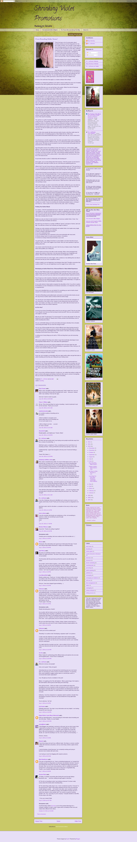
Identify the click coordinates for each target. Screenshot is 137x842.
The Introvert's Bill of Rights (50, 30)
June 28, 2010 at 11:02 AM (45, 427)
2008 (89, 497)
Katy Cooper (42, 388)
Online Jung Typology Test (92, 204)
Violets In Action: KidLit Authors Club (93, 468)
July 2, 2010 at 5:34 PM (45, 603)
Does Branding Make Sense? (93, 463)
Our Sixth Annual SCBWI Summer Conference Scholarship (93, 117)
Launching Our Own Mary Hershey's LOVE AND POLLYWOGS (93, 478)
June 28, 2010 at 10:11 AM (45, 408)
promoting (88, 567)
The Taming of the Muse (94, 114)
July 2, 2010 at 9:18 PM (45, 625)
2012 (89, 442)
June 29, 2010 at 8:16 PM (45, 531)
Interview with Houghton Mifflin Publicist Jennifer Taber (93, 222)
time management (90, 583)
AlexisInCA (42, 431)
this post (37, 168)
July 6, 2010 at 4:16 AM (45, 737)
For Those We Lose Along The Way (70, 30)
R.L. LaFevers (44, 379)
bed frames (42, 706)
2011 (89, 444)
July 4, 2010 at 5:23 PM (45, 703)
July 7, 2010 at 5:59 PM (45, 771)
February (91, 490)
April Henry (42, 550)
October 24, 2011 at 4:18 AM (46, 811)
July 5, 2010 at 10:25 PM (45, 721)
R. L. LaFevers (92, 132)
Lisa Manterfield (43, 575)
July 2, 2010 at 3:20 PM (45, 572)
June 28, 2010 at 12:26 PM (45, 456)
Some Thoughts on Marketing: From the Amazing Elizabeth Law (93, 215)
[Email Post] (57, 379)
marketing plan (90, 565)
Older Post (78, 821)
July (90, 459)
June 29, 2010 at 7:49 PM (45, 523)
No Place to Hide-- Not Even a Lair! (93, 473)
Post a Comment (41, 814)
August (91, 456)
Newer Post (38, 821)
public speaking (90, 570)
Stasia (40, 541)
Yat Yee (41, 652)
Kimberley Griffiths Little (45, 459)
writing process (90, 593)
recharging (88, 575)
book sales (88, 546)
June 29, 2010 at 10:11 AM (45, 495)
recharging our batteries (92, 577)
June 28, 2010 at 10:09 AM (45, 398)
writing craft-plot (90, 590)
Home (37, 30)
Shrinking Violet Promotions (54, 14)
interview (88, 557)
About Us (85, 30)
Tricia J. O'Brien (43, 402)
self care (88, 580)
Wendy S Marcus (43, 526)
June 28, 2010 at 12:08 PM (45, 435)
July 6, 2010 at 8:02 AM (45, 756)
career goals (89, 551)
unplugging (89, 588)
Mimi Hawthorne (43, 759)
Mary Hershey (91, 40)
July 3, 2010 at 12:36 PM (45, 658)
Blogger (78, 838)
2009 (89, 495)
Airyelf (67, 838)
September (92, 454)
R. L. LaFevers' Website (92, 61)
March (91, 488)
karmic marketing (90, 562)
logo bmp (53, 805)
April (90, 486)
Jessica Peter (42, 774)
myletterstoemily (43, 411)
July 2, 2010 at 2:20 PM (45, 538)
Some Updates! (91, 133)
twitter (87, 585)
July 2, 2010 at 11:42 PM (45, 649)
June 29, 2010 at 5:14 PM (45, 510)
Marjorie (41, 741)
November (92, 450)
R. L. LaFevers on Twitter (92, 66)
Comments (91, 55)
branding (41, 380)
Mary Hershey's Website (92, 63)
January (91, 492)
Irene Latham (42, 513)
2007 (89, 499)
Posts (89, 52)
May (90, 484)
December (92, 448)
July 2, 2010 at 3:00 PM (45, 547)
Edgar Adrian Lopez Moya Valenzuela (49, 715)
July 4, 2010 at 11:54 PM (45, 712)
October (91, 452)
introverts (88, 560)
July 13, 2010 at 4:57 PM (45, 800)
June (90, 461)
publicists (88, 572)
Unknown (41, 588)
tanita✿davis (42, 724)
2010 (89, 446)
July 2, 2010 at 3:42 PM (45, 585)
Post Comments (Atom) (62, 826)
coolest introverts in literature (93, 554)
